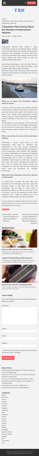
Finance (4, 406)
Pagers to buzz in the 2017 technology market (17, 285)
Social (4, 425)
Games (4, 416)
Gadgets (4, 408)
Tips (3, 443)
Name (4, 329)
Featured (5, 403)
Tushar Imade (16, 36)
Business (5, 414)
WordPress (29, 453)
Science (4, 423)
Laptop (4, 419)
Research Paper (7, 434)
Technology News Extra (23, 451)
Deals (3, 395)
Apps (3, 412)
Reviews (4, 436)
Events (4, 399)
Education (5, 397)
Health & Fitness (7, 432)
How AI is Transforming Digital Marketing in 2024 (17, 379)
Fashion (4, 401)
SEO (3, 438)
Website (4, 343)
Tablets (4, 427)
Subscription (31, 3)
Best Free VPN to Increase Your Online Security (17, 249)
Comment (5, 306)
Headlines (5, 410)
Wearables (5, 430)
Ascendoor (15, 453)
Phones (4, 421)
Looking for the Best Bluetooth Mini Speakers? (17, 258)
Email (4, 336)
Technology (6, 209)
